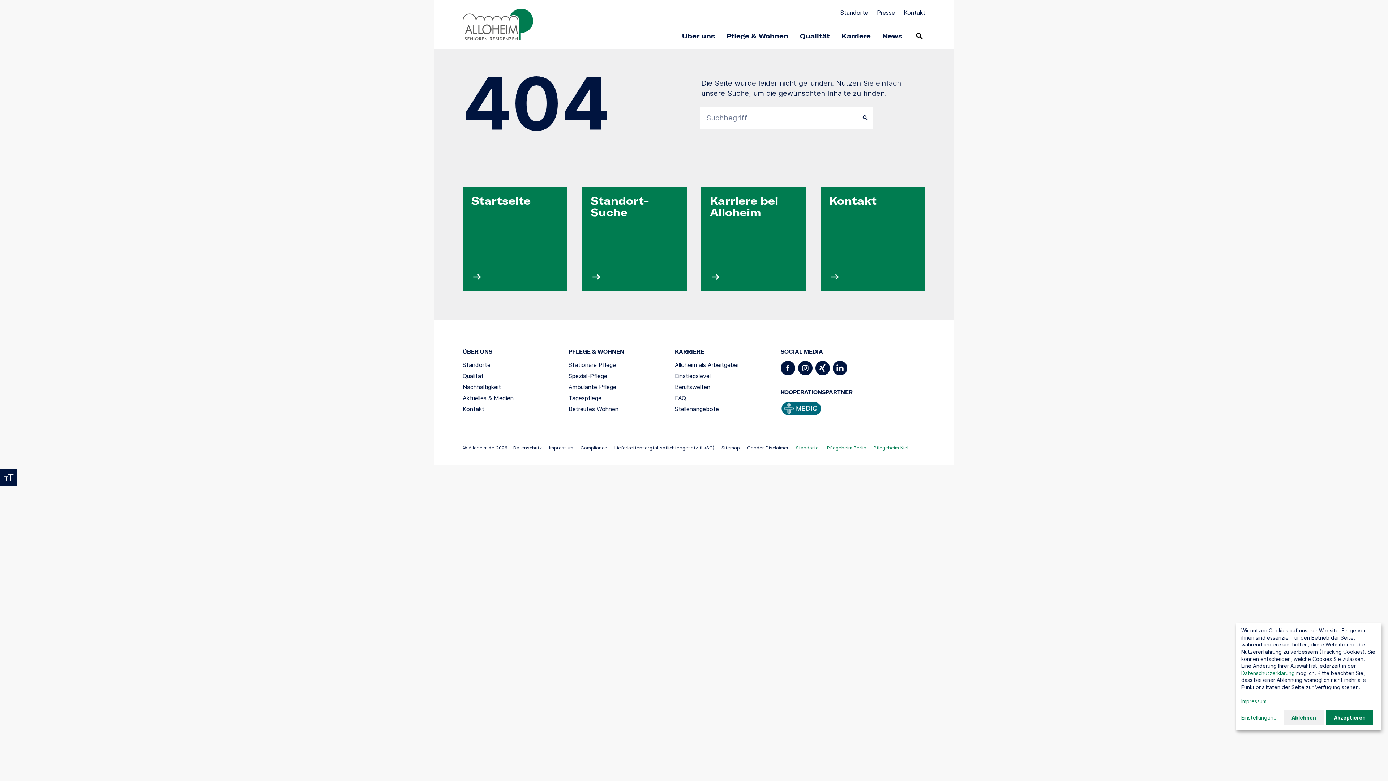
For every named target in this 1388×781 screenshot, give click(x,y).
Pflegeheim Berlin (846, 448)
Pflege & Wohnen (757, 36)
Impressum (561, 448)
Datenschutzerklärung (1268, 673)
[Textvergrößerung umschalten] (8, 477)
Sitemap (730, 448)
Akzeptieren (1350, 717)
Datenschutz (527, 448)
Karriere (856, 36)
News (892, 36)
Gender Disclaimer (768, 448)
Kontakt (914, 12)
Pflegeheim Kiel (891, 448)
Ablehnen (1303, 717)
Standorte (854, 12)
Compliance (594, 448)
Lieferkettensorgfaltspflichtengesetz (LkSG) (664, 448)
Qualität (815, 36)
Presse (886, 12)
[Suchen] (919, 36)
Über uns (698, 36)
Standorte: (808, 448)
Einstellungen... (1259, 717)
